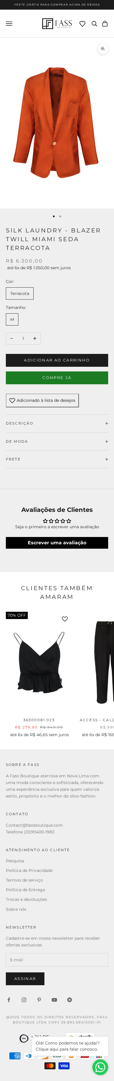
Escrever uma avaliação (57, 542)
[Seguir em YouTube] (54, 1000)
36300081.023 (39, 720)
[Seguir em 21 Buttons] (69, 1000)
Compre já (56, 377)
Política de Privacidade (29, 870)
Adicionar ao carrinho (57, 360)
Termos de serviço (24, 880)
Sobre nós (16, 909)
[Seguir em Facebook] (9, 1000)
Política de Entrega (25, 889)
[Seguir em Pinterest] (39, 1000)
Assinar (25, 978)
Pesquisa (15, 860)
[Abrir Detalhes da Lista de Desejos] (82, 24)
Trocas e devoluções (26, 899)
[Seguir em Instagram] (24, 1000)
